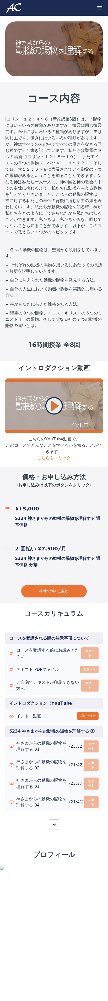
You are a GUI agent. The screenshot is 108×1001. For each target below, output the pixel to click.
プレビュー (88, 715)
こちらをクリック (54, 458)
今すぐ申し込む (54, 591)
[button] (99, 8)
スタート (90, 653)
